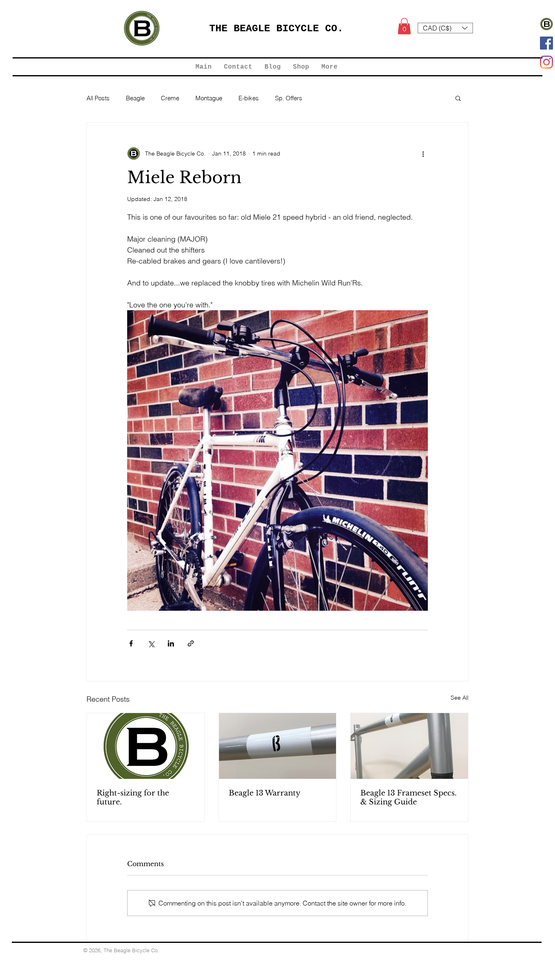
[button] (404, 26)
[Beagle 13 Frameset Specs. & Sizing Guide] (409, 746)
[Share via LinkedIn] (171, 643)
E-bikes (248, 98)
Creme (170, 98)
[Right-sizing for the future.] (145, 746)
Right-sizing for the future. (133, 797)
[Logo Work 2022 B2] (546, 23)
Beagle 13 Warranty (265, 793)
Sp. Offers (288, 98)
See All (459, 697)
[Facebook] (546, 43)
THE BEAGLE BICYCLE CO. (276, 29)
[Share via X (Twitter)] (151, 643)
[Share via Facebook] (131, 643)
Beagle (135, 98)
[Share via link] (191, 643)
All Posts (98, 98)
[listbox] (445, 28)
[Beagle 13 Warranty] (277, 746)
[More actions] (423, 153)
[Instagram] (546, 62)
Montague (208, 98)
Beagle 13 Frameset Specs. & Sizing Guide (408, 797)
